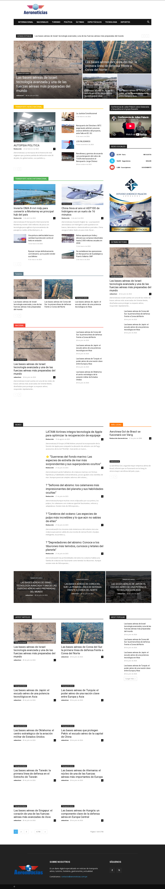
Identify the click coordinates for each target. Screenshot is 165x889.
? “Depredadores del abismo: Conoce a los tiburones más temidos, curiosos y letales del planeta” (74, 546)
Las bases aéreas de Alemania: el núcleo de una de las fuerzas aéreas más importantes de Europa (82, 773)
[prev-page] (15, 169)
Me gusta (147, 154)
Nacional (17, 141)
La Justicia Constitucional (86, 113)
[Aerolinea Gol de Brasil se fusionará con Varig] (130, 452)
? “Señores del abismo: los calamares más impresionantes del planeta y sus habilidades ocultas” (74, 489)
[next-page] (19, 169)
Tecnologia (111, 22)
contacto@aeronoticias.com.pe (74, 876)
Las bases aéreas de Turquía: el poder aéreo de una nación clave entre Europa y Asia (89, 361)
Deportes (125, 22)
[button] (148, 22)
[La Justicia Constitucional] (68, 116)
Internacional (25, 22)
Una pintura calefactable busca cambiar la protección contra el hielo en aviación (40, 238)
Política (68, 22)
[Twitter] (119, 870)
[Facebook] (112, 870)
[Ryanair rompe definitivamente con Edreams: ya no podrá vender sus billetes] (20, 254)
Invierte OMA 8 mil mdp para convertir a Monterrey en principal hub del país (34, 211)
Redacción (18, 149)
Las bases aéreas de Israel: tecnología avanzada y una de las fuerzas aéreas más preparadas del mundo (28, 306)
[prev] (143, 36)
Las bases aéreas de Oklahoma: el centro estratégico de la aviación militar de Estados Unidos (34, 733)
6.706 (38, 832)
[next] (147, 36)
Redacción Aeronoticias (119, 438)
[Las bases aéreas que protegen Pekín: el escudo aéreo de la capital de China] (82, 716)
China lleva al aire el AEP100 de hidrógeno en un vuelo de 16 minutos (81, 211)
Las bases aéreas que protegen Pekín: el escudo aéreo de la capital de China (82, 733)
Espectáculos (95, 22)
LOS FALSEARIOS (83, 141)
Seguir (148, 161)
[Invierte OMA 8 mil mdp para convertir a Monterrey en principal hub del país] (34, 194)
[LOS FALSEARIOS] (68, 144)
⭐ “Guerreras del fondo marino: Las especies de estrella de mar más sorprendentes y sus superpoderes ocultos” (73, 460)
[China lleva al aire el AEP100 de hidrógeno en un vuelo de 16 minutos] (82, 194)
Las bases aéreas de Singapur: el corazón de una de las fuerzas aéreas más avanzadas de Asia (33, 813)
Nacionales (42, 22)
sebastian (17, 377)
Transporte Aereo (23, 73)
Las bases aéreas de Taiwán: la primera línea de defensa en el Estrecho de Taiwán (32, 773)
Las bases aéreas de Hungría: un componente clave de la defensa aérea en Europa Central (80, 813)
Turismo (56, 22)
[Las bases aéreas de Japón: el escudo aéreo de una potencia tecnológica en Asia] (100, 86)
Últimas (80, 22)
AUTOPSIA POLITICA (26, 145)
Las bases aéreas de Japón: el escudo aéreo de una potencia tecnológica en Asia (88, 304)
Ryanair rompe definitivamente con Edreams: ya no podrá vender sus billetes (41, 253)
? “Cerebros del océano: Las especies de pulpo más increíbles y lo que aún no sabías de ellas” (73, 517)
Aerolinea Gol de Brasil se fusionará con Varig (125, 433)
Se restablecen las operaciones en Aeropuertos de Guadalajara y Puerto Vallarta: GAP (89, 253)
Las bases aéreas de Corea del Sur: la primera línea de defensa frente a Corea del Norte (72, 36)
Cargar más (129, 679)
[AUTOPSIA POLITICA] (34, 127)
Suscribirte (146, 167)
